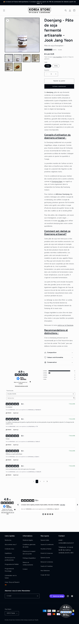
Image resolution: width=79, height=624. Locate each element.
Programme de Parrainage (9, 570)
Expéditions (8, 553)
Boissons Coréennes (47, 562)
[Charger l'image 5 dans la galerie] (9, 67)
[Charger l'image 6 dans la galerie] (18, 67)
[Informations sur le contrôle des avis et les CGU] (30, 381)
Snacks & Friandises (47, 566)
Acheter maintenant (59, 86)
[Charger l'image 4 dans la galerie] (36, 58)
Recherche (8, 540)
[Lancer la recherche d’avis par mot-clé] (74, 398)
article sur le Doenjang (65, 325)
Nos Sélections (45, 571)
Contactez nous (9, 549)
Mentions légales (28, 540)
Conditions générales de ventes (29, 545)
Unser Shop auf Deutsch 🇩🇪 (12, 583)
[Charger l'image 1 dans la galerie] (9, 58)
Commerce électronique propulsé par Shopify (27, 620)
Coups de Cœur (45, 575)
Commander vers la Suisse (10, 576)
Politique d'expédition (29, 558)
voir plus (62, 505)
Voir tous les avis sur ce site (21, 386)
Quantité (46, 70)
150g (47, 66)
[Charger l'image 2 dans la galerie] (18, 58)
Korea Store (12, 620)
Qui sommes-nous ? (11, 544)
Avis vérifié (72, 403)
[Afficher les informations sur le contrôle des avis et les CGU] (15, 509)
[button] (4, 10)
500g (56, 66)
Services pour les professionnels (10, 559)
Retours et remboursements (28, 563)
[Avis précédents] (33, 481)
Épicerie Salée (45, 540)
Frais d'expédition (57, 57)
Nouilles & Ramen (46, 549)
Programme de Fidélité (12, 564)
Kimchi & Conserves (47, 553)
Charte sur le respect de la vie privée (29, 552)
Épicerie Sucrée (45, 558)
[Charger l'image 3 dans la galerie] (27, 58)
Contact (25, 569)
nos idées (61, 220)
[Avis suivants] (47, 481)
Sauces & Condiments (47, 544)
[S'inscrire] (37, 596)
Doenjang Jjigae (57, 181)
